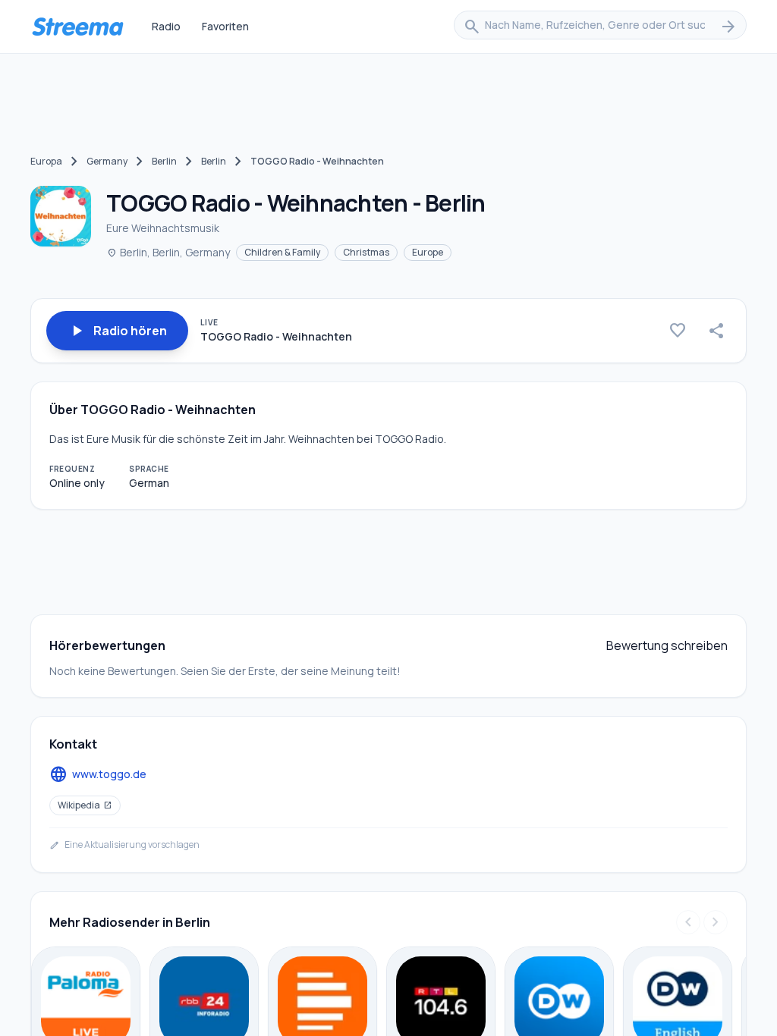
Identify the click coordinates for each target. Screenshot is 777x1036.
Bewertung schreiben (667, 645)
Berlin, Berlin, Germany (168, 252)
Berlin (164, 161)
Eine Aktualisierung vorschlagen (124, 845)
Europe (427, 252)
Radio (166, 26)
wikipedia (85, 805)
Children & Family (282, 252)
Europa (46, 161)
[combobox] (600, 26)
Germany (107, 161)
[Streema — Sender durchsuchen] (77, 26)
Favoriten (225, 26)
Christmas (366, 252)
